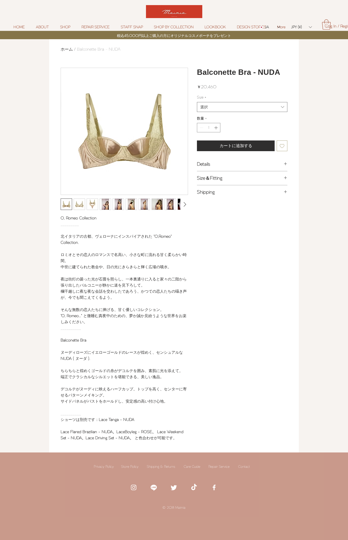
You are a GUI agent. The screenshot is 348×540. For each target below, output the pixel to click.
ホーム (67, 49)
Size (201, 97)
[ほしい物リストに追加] (282, 145)
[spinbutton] (208, 127)
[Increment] (216, 127)
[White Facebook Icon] (214, 487)
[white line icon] (153, 487)
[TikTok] (194, 487)
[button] (175, 27)
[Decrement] (201, 127)
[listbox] (301, 27)
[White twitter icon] (174, 487)
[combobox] (242, 107)
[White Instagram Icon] (133, 487)
